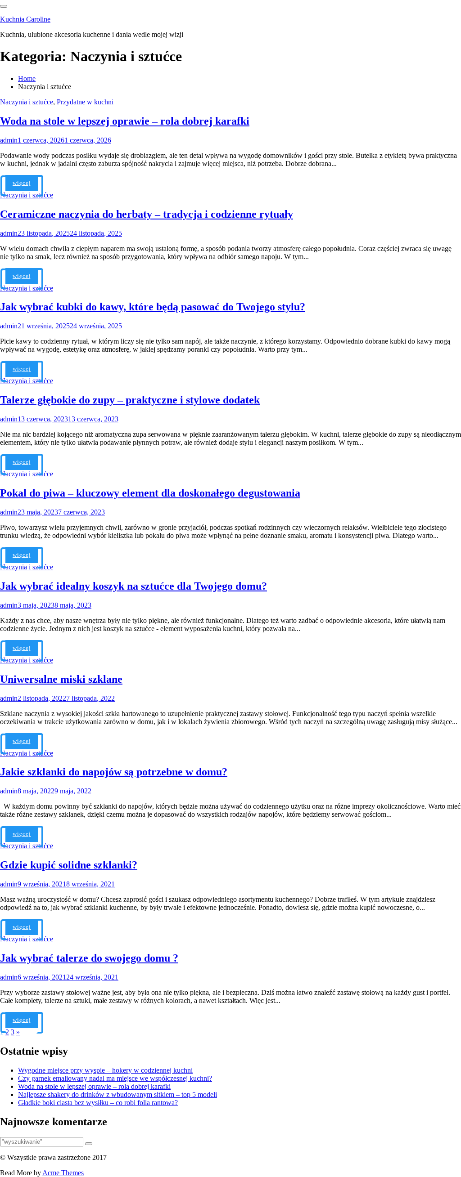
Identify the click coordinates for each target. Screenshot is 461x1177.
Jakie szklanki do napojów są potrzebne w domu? (113, 772)
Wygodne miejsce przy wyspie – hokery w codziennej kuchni (105, 1070)
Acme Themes (63, 1173)
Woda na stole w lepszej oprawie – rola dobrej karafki (124, 121)
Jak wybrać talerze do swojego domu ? (89, 958)
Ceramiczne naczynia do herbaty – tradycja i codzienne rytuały (146, 214)
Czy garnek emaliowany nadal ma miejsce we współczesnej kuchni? (115, 1078)
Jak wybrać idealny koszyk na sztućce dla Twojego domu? (133, 586)
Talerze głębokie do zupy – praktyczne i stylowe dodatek (130, 400)
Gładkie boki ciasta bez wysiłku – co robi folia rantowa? (98, 1102)
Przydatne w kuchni (85, 102)
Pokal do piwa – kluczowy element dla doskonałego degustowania (150, 493)
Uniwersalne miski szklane (61, 679)
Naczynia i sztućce (26, 102)
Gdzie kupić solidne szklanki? (68, 865)
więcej (22, 182)
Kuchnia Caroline (25, 19)
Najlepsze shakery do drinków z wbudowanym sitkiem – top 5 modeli (117, 1094)
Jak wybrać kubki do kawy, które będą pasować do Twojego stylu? (152, 307)
